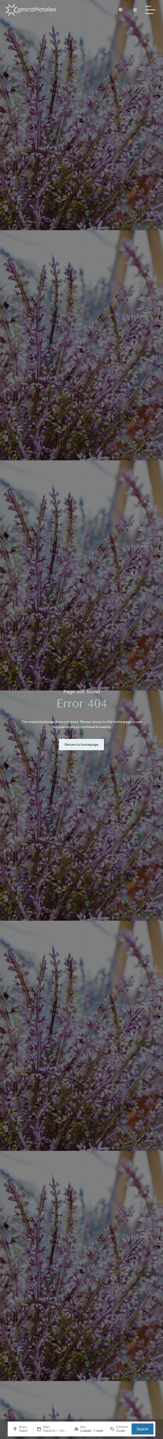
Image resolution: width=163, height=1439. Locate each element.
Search (142, 1429)
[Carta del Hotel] (151, 10)
